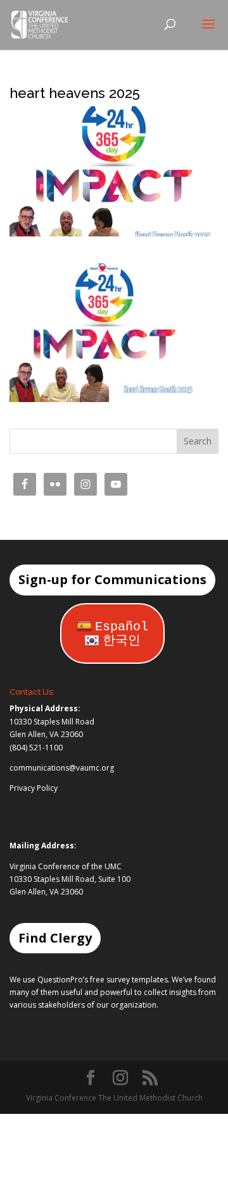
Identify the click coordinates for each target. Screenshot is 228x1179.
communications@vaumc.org (62, 767)
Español (121, 627)
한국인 (122, 640)
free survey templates (129, 979)
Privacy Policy (34, 788)
